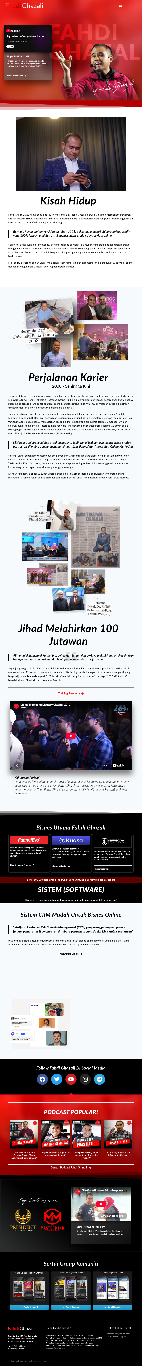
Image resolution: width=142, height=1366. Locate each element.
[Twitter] (56, 1079)
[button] (120, 5)
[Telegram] (99, 1079)
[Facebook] (42, 1079)
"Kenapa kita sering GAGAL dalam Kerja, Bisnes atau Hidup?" (87, 1155)
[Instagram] (85, 1079)
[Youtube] (71, 1079)
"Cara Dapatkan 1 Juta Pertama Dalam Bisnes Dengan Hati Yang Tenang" (24, 1155)
